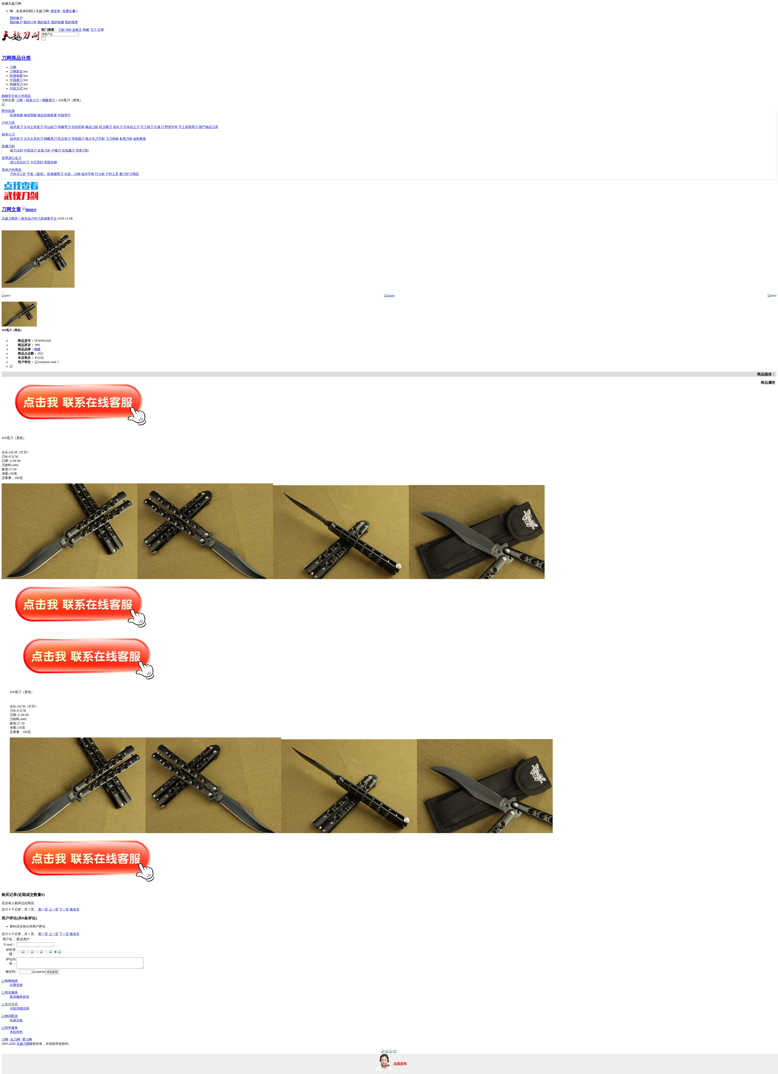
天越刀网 (22, 1043)
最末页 (74, 909)
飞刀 (93, 29)
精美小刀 (32, 100)
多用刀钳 (125, 138)
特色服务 (11, 1027)
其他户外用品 (11, 169)
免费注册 (68, 11)
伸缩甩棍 (30, 115)
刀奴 (61, 29)
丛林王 (77, 29)
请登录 (55, 11)
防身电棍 (16, 75)
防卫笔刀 (64, 138)
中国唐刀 (16, 80)
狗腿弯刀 (16, 84)
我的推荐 (71, 22)
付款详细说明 (19, 1008)
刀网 (13, 67)
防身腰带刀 (55, 174)
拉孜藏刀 (68, 150)
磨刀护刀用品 (129, 174)
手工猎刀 (146, 127)
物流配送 (11, 1016)
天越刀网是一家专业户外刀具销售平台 (29, 218)
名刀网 (15, 1039)
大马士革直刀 (33, 127)
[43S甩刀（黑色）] (38, 292)
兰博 (100, 29)
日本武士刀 (131, 127)
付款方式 (16, 88)
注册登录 (16, 985)
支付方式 (11, 1004)
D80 (68, 29)
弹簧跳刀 (78, 138)
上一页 (53, 909)
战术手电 (87, 174)
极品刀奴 (91, 127)
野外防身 (8, 111)
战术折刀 (16, 138)
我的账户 (16, 18)
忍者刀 (159, 127)
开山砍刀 (50, 127)
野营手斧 (171, 127)
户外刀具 (8, 122)
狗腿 (86, 29)
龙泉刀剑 (43, 150)
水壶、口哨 (72, 174)
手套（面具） (36, 174)
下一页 (64, 909)
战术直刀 (16, 127)
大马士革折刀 (33, 138)
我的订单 (30, 22)
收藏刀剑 (8, 146)
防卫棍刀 (105, 127)
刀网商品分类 (16, 58)
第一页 (43, 909)
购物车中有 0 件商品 (16, 96)
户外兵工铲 (18, 174)
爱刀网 (27, 1039)
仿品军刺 (78, 127)
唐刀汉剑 (16, 150)
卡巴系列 (36, 162)
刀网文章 (11, 209)
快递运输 (16, 1020)
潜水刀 (118, 127)
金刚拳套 (139, 138)
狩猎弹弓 (64, 115)
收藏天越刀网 (11, 3)
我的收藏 (57, 22)
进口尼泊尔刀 (19, 162)
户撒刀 (56, 150)
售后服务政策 (19, 996)
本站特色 (16, 1032)
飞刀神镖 (112, 138)
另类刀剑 (82, 150)
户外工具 (112, 174)
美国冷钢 (50, 162)
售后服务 (11, 992)
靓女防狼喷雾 (47, 115)
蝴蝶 (37, 349)
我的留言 (43, 22)
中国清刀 (30, 150)
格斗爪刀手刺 (95, 138)
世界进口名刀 (11, 158)
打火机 (100, 174)
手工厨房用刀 (188, 127)
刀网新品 (16, 71)
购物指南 (11, 980)
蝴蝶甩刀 (48, 100)
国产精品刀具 (208, 127)
